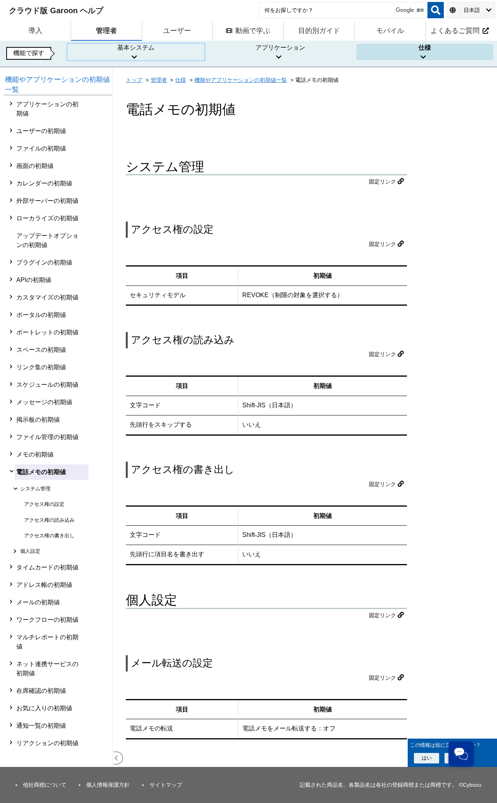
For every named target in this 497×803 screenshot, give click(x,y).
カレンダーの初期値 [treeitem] (44, 183)
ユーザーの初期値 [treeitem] (41, 131)
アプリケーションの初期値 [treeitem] (47, 109)
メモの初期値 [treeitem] (35, 454)
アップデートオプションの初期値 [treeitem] (47, 240)
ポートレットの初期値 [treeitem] (47, 332)
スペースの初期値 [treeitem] (41, 349)
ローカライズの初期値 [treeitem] (47, 218)
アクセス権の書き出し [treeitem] (49, 535)
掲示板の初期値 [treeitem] (38, 419)
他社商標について (44, 785)
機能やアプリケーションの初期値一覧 (241, 80)
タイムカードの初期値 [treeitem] (47, 567)
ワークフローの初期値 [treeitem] (47, 619)
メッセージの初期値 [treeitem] (44, 402)
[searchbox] (343, 10)
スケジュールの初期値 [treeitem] (47, 384)
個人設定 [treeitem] (30, 551)
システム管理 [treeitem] (35, 488)
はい (427, 758)
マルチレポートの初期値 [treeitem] (47, 642)
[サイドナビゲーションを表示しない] (116, 758)
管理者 (159, 80)
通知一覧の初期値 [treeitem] (41, 725)
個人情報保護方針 (108, 785)
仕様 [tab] (425, 47)
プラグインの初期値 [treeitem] (44, 262)
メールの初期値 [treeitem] (38, 602)
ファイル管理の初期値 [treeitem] (47, 437)
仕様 (180, 80)
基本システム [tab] (136, 47)
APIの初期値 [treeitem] (33, 280)
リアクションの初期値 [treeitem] (47, 743)
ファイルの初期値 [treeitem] (41, 148)
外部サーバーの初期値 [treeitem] (47, 200)
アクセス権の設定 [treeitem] (44, 504)
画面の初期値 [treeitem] (35, 166)
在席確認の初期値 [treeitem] (41, 690)
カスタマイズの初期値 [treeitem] (47, 297)
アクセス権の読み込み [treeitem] (49, 520)
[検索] (435, 10)
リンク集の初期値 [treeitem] (41, 367)
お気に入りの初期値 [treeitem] (44, 708)
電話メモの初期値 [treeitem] (41, 472)
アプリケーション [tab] (280, 47)
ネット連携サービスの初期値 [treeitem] (47, 669)
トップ (134, 80)
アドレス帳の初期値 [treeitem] (44, 584)
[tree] (58, 431)
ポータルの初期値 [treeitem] (41, 315)
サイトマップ (165, 785)
